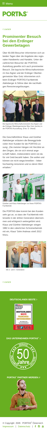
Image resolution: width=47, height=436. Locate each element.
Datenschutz (24, 426)
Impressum (8, 426)
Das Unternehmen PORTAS (22, 338)
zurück (7, 29)
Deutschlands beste (23, 299)
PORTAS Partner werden (22, 377)
